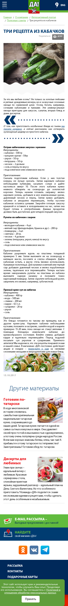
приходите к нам (38, 349)
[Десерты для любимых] (50, 458)
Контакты (15, 571)
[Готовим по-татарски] (50, 399)
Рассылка (15, 566)
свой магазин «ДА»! (25, 534)
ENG (63, 5)
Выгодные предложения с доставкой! (36, 520)
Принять (30, 599)
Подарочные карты (22, 577)
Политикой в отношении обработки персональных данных (32, 591)
